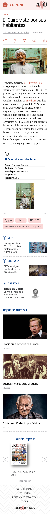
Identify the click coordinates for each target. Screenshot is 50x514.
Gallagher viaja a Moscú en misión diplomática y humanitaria (13, 247)
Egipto (8, 220)
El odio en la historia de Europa (20, 344)
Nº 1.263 (34, 220)
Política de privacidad (25, 497)
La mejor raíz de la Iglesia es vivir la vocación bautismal (14, 294)
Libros (5, 15)
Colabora (25, 493)
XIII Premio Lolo (33, 82)
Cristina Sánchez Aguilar (16, 32)
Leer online (25, 481)
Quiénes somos (25, 488)
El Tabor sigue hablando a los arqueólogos (12, 269)
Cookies (25, 501)
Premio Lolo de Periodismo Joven (23, 226)
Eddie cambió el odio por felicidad (22, 423)
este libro (31, 100)
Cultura (16, 4)
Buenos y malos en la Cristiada (20, 383)
